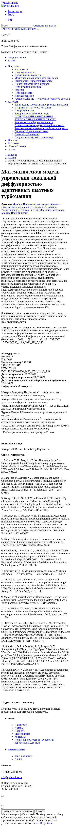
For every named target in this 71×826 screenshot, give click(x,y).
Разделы (19, 89)
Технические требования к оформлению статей (41, 104)
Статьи (12, 157)
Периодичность (23, 92)
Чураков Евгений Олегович (35, 210)
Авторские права (24, 110)
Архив (11, 60)
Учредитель (21, 69)
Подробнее (46, 823)
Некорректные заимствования (31, 113)
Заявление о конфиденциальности (34, 122)
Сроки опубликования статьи (31, 131)
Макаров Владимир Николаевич (31, 204)
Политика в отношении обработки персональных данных (34, 741)
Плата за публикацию (27, 134)
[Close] (2, 796)
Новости (13, 140)
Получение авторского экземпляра (34, 137)
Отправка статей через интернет (33, 107)
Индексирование (24, 95)
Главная (12, 154)
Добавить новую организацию (17, 811)
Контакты (13, 143)
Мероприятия (22, 733)
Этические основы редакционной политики (39, 125)
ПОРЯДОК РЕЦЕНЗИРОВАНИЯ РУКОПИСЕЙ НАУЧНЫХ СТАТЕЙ (35, 118)
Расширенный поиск (44, 25)
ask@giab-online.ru (11, 777)
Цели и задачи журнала (28, 86)
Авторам (13, 101)
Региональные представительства (34, 81)
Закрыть (40, 811)
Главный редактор (25, 72)
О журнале (14, 66)
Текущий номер (17, 57)
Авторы (19, 727)
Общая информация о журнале (32, 83)
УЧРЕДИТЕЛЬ (9, 2)
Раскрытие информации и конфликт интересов (41, 128)
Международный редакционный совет (36, 78)
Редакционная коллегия (28, 75)
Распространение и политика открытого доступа (42, 98)
